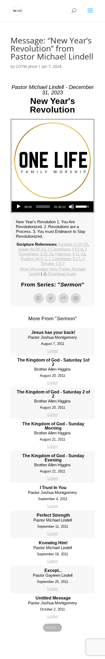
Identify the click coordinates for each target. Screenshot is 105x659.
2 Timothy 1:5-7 (63, 261)
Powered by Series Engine (52, 642)
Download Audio (62, 273)
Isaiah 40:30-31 (31, 249)
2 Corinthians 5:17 (64, 258)
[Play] (18, 206)
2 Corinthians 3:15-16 (53, 251)
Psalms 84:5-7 (33, 258)
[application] (52, 206)
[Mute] (71, 206)
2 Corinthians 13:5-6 (65, 249)
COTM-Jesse (26, 66)
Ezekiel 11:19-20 (73, 244)
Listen (52, 350)
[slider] (43, 206)
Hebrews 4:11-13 (70, 254)
